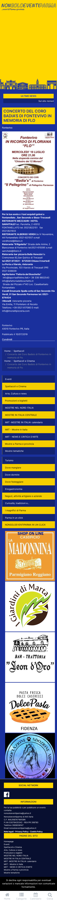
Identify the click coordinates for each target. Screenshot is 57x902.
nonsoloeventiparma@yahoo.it (17, 813)
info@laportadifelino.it (14, 277)
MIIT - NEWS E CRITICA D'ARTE (21, 436)
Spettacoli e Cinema (15, 386)
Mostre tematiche (14, 451)
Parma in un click (14, 517)
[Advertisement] (28, 45)
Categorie (21, 898)
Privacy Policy (21, 831)
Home (7, 898)
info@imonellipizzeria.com (16, 311)
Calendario (35, 898)
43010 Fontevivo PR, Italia (15, 328)
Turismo (9, 460)
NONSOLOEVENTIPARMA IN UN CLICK (25, 524)
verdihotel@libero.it (12, 240)
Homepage (9, 841)
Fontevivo (7, 127)
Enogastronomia (13, 489)
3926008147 (18, 825)
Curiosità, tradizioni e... (17, 503)
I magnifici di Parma (15, 510)
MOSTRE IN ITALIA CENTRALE (21, 415)
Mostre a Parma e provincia (19, 443)
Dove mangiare (13, 467)
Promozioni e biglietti (16, 400)
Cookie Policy (36, 831)
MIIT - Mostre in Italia (16, 429)
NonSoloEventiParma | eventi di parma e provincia (28, 8)
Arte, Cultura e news (16, 393)
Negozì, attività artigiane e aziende (23, 496)
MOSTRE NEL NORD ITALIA (19, 407)
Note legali (9, 831)
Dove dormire (12, 474)
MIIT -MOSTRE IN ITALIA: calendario (24, 422)
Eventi (8, 379)
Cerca (50, 898)
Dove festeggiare (14, 481)
